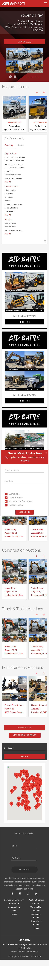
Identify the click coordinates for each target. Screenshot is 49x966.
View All (8, 182)
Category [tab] (9, 145)
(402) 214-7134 (24, 948)
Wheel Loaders (10, 190)
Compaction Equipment (13, 204)
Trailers (14, 914)
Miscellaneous (10, 505)
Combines (8, 171)
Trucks (8, 219)
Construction (11, 186)
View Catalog (24, 42)
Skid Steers (9, 197)
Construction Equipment (10, 501)
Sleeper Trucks (10, 223)
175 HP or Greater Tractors (15, 157)
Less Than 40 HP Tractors (14, 168)
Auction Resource (10, 944)
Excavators (9, 194)
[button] (10, 76)
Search (24, 756)
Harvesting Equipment (13, 175)
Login (36, 928)
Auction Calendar (36, 900)
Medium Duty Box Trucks (14, 230)
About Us (36, 903)
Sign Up (23, 512)
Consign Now (24, 728)
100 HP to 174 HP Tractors (14, 161)
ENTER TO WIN (24, 321)
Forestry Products (11, 208)
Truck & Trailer (10, 497)
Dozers (7, 201)
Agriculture (10, 494)
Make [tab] (20, 145)
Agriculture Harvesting (13, 178)
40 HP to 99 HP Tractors (14, 164)
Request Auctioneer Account (36, 914)
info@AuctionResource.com (33, 944)
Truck (13, 910)
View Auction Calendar (24, 735)
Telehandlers (10, 211)
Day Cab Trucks (10, 227)
